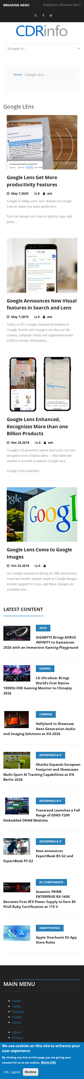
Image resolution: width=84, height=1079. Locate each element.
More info (48, 1062)
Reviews (18, 1011)
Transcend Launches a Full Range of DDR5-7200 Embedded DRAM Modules (41, 815)
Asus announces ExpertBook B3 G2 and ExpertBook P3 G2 (38, 855)
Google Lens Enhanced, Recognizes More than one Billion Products (37, 426)
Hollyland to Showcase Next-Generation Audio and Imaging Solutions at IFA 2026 (39, 728)
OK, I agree (12, 1072)
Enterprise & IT (50, 755)
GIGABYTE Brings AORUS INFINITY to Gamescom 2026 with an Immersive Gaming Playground (40, 642)
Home (17, 74)
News (16, 1006)
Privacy (17, 1037)
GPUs (43, 628)
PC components (51, 882)
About (16, 1022)
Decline (30, 1072)
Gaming (45, 668)
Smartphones (49, 928)
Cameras (45, 714)
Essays (17, 1017)
